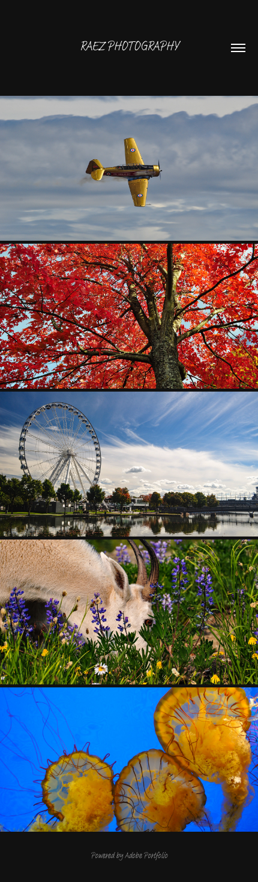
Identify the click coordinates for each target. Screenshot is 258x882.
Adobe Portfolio (146, 855)
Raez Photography (129, 46)
